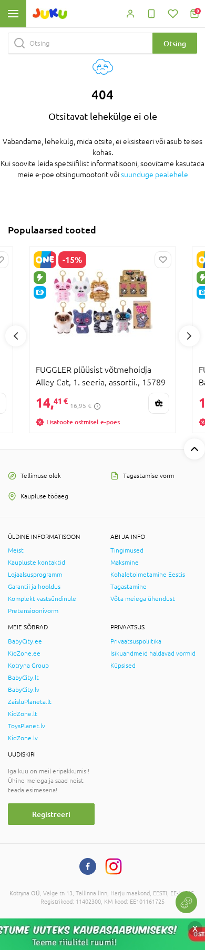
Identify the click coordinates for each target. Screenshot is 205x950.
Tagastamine (128, 586)
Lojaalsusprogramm (35, 574)
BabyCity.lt (23, 677)
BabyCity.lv (23, 689)
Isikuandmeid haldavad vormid (153, 653)
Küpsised (123, 665)
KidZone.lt (22, 714)
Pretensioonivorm (33, 611)
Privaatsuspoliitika (135, 641)
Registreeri (51, 814)
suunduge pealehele (154, 174)
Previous (15, 335)
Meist (16, 550)
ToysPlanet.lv (26, 726)
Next (189, 335)
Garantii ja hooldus (34, 586)
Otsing (174, 43)
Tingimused (127, 550)
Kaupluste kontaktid (36, 562)
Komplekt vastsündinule (42, 598)
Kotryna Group (28, 665)
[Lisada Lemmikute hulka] (163, 260)
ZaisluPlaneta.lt (30, 702)
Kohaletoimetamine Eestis (147, 574)
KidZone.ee (24, 653)
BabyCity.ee (25, 641)
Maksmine (124, 562)
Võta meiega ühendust (142, 598)
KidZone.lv (23, 738)
